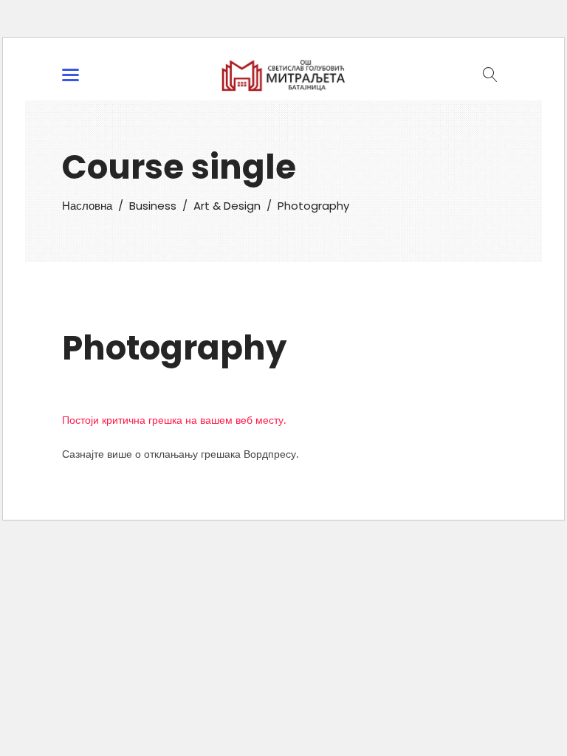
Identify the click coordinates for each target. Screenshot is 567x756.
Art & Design (227, 205)
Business (152, 205)
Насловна (87, 205)
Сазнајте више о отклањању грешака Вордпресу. (180, 454)
